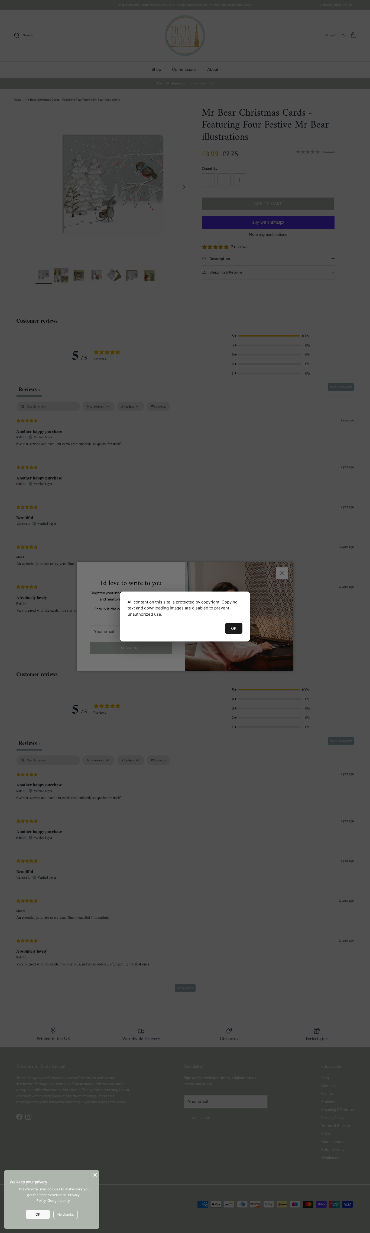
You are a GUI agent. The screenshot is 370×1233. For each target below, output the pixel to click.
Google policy (58, 1200)
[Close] (95, 1174)
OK (233, 628)
